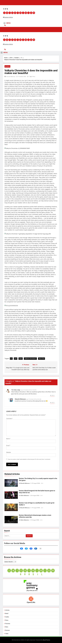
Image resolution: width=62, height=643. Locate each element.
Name (8, 438)
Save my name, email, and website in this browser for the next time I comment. (29, 459)
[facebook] (3, 9)
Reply (53, 395)
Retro (6, 627)
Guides (7, 617)
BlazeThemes (46, 640)
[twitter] (5, 9)
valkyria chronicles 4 (30, 358)
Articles (7, 610)
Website (8, 452)
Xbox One (41, 358)
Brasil (6, 613)
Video (6, 633)
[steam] (7, 9)
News (6, 620)
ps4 (16, 358)
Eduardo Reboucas (10, 76)
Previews (7, 623)
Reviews (7, 66)
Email (8, 445)
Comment (9, 418)
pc (11, 358)
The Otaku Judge (15, 390)
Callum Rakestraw (24, 495)
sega (20, 358)
